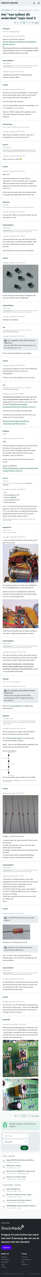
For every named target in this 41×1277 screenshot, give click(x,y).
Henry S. (5, 478)
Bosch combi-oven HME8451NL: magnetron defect (21, 1171)
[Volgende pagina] (30, 22)
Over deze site (26, 1259)
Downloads (4, 1262)
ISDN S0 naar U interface (13, 1165)
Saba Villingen (17, 706)
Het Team (24, 1257)
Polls (23, 1262)
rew (4, 327)
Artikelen (4, 1257)
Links (2, 1264)
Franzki (5, 85)
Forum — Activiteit (9, 1156)
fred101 (5, 145)
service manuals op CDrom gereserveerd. (18, 1200)
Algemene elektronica (24, 10)
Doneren (6, 1247)
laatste (36, 23)
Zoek (24, 1148)
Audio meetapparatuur (13, 1189)
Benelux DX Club (15, 31)
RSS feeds (24, 1264)
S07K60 (13, 497)
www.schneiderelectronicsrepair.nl (19, 150)
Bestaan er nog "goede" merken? (16, 1177)
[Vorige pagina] (17, 22)
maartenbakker (8, 60)
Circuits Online (5, 10)
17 (27, 23)
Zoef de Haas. (7, 124)
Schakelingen (5, 1259)
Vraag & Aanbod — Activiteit (12, 1185)
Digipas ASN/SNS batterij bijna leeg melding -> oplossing (23, 1160)
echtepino (6, 29)
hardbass (6, 431)
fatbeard (6, 716)
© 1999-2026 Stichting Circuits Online (12, 1273)
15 (20, 23)
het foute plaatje (15, 738)
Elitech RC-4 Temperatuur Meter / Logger (19, 1194)
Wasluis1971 (7, 527)
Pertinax (6, 679)
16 (24, 23)
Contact (3, 1267)
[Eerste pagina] (15, 22)
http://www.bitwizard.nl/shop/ (10, 331)
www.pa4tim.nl (6, 150)
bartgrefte (6, 1019)
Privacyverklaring (34, 1273)
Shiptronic (6, 202)
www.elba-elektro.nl (8, 65)
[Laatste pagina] (32, 22)
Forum (14, 10)
